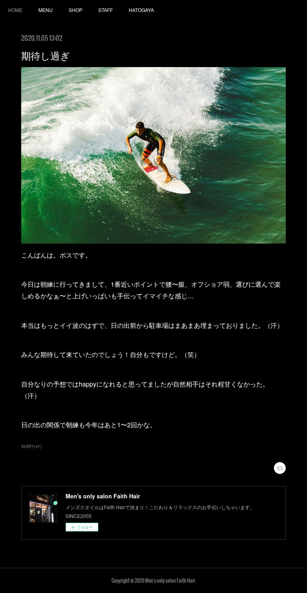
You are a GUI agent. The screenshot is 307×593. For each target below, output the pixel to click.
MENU (45, 9)
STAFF (105, 9)
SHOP (75, 9)
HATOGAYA (141, 9)
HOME (15, 9)
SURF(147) (31, 446)
